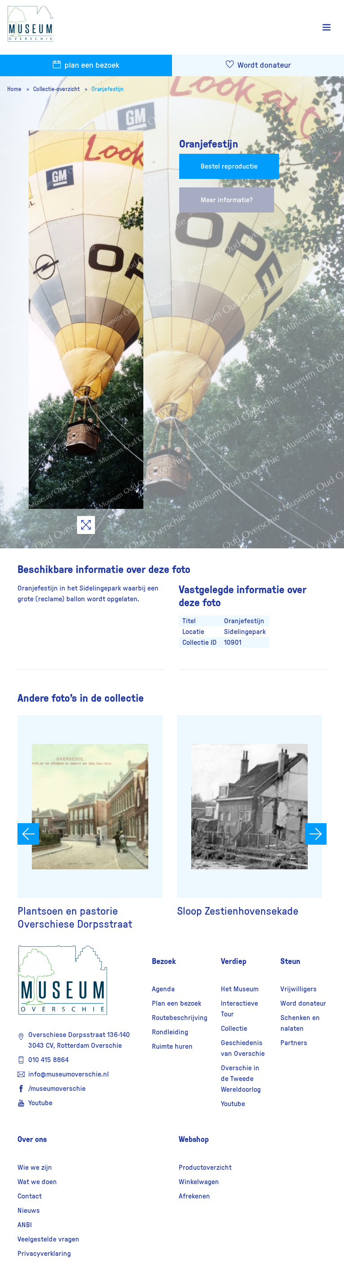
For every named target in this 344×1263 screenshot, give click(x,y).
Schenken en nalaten (300, 1023)
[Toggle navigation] (326, 27)
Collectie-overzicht (57, 89)
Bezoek (164, 961)
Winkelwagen (199, 1181)
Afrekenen (194, 1196)
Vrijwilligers (298, 989)
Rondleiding (170, 1032)
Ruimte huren (172, 1046)
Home (15, 89)
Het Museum (239, 989)
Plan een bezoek (176, 1003)
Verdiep (233, 961)
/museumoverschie (57, 1088)
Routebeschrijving (179, 1017)
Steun (290, 961)
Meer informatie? (227, 200)
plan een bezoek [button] (91, 65)
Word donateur (303, 1003)
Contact (29, 1196)
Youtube (40, 1103)
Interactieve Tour (239, 1009)
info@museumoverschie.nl (68, 1074)
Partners (293, 1042)
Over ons (32, 1139)
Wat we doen (37, 1181)
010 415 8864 (48, 1059)
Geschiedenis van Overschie (243, 1048)
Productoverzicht (205, 1167)
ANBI (24, 1224)
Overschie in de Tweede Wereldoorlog (241, 1078)
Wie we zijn (34, 1167)
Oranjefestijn (107, 89)
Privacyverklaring (44, 1253)
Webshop (194, 1139)
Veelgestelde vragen (48, 1239)
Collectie (234, 1028)
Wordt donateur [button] (263, 65)
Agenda (163, 989)
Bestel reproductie (229, 166)
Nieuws (28, 1210)
